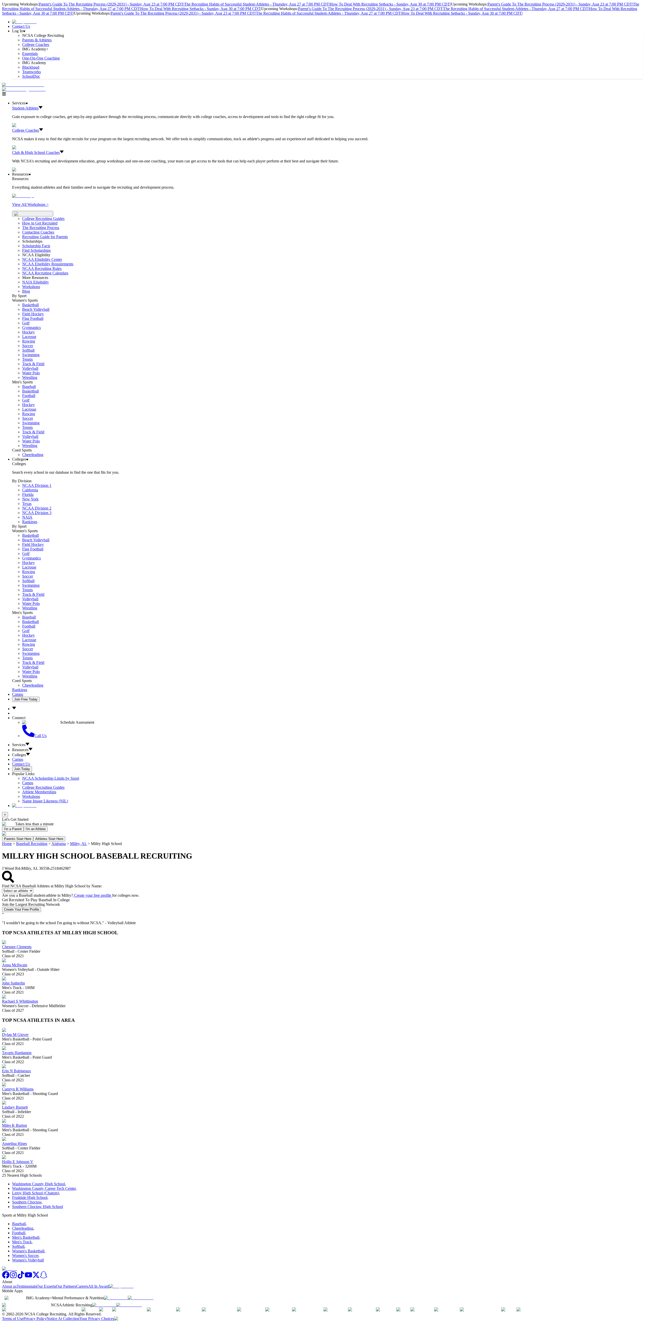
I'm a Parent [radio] (13, 829)
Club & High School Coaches (36, 152)
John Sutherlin (13, 983)
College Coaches (35, 44)
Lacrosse (29, 336)
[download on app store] (116, 1298)
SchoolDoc (31, 76)
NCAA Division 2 (36, 508)
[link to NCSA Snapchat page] (43, 1277)
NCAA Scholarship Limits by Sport (50, 778)
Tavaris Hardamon (16, 1053)
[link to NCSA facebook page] (6, 1277)
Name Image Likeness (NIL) (45, 801)
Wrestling (29, 377)
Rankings (29, 522)
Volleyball (30, 368)
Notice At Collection (63, 1318)
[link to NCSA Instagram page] (13, 1277)
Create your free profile (92, 895)
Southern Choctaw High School (37, 1206)
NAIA (27, 517)
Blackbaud (30, 67)
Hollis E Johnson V (17, 1162)
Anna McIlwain (14, 965)
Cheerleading (32, 455)
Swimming (31, 355)
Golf (25, 323)
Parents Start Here (17, 839)
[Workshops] (23, 196)
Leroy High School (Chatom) (35, 1193)
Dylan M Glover (15, 1034)
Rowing (28, 341)
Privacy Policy (35, 1318)
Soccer (27, 346)
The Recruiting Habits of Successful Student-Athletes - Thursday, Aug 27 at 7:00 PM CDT (256, 4)
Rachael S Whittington (20, 1001)
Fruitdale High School (29, 1197)
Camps (17, 694)
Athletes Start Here (49, 839)
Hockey (28, 332)
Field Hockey (33, 314)
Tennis (27, 359)
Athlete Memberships (39, 792)
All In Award (98, 1286)
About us (9, 1286)
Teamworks (31, 72)
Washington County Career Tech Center (44, 1188)
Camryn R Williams (18, 1089)
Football (28, 395)
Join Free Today (26, 699)
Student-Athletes (25, 108)
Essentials (30, 53)
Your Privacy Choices (96, 1318)
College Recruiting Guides (43, 218)
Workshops (31, 796)
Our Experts (46, 1286)
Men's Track (22, 1242)
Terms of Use (12, 1318)
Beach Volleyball (35, 309)
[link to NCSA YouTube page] (28, 1277)
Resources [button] (20, 750)
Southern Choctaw (27, 1202)
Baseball (29, 386)
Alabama (58, 843)
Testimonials (27, 1286)
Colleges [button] (19, 755)
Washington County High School (38, 1184)
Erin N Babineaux (16, 1071)
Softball (28, 350)
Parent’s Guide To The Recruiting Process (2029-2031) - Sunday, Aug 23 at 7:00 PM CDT (111, 4)
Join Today (22, 769)
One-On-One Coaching (41, 58)
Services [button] (18, 745)
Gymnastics (31, 327)
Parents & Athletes (37, 40)
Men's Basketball (25, 1237)
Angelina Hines (14, 1143)
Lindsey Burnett (15, 1107)
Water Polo (31, 373)
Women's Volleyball (28, 1260)
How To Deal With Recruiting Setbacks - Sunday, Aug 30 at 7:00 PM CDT (390, 4)
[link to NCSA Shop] (24, 22)
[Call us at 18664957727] (23, 85)
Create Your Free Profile (21, 909)
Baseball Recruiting (31, 843)
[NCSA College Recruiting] (25, 89)
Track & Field (33, 364)
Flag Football (32, 318)
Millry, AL (78, 843)
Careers (82, 1286)
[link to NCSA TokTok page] (21, 1277)
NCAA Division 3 (36, 513)
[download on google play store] (141, 1298)
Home (7, 843)
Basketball (30, 305)
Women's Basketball (28, 1251)
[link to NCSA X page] (36, 1277)
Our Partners (66, 1286)
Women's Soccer (25, 1255)
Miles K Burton (14, 1125)
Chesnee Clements (16, 947)
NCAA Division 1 (36, 485)
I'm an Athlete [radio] (36, 829)
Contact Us (21, 26)
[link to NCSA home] (9, 1268)
